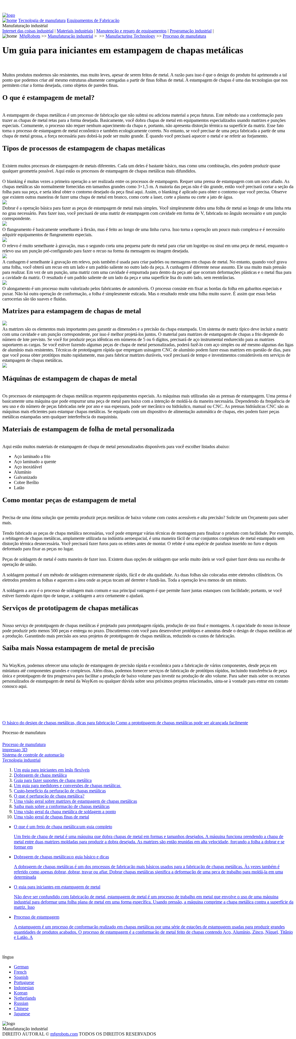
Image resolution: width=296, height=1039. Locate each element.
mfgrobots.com (64, 1033)
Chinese (21, 1008)
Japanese (22, 1013)
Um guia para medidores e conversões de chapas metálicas (67, 785)
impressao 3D (14, 749)
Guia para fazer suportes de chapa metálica (53, 780)
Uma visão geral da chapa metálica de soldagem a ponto (65, 811)
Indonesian (24, 987)
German (21, 966)
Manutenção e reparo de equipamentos (131, 30)
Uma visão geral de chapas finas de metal (51, 816)
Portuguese (24, 982)
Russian (21, 1003)
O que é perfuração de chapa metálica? (49, 796)
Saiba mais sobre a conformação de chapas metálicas (62, 806)
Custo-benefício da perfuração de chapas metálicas (60, 790)
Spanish (21, 977)
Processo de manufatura (184, 36)
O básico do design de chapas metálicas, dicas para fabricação (59, 722)
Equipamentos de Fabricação (93, 20)
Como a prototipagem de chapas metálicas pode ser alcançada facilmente (182, 722)
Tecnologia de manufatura (42, 20)
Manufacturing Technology (130, 36)
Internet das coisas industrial (27, 30)
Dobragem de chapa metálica (40, 775)
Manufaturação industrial (70, 36)
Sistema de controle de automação (33, 754)
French (20, 972)
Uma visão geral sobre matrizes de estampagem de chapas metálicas (75, 801)
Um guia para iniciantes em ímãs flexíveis (52, 769)
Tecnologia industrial (21, 760)
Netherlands (25, 998)
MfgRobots (29, 36)
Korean (20, 992)
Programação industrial (191, 30)
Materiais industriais (75, 30)
